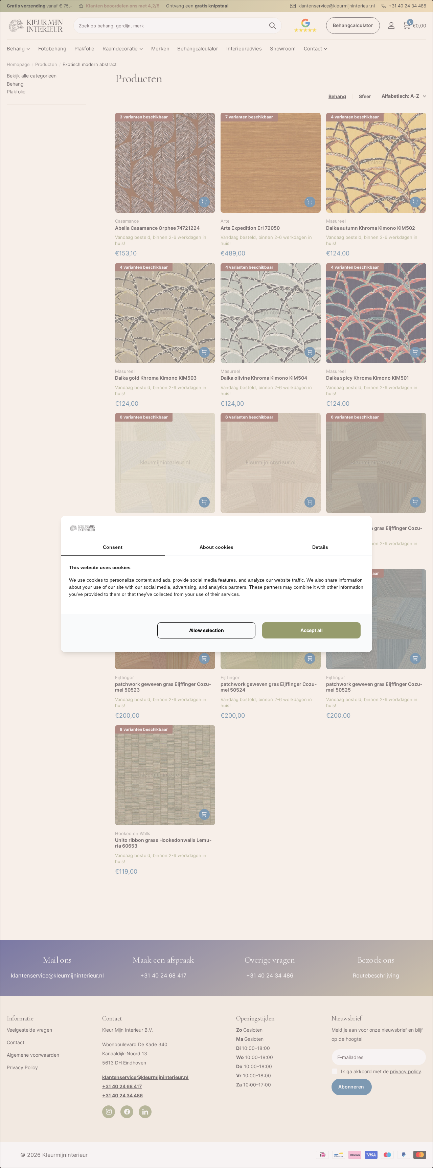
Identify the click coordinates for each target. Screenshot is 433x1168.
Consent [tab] (112, 547)
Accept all (311, 630)
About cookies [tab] (216, 547)
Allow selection (206, 630)
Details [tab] (320, 547)
